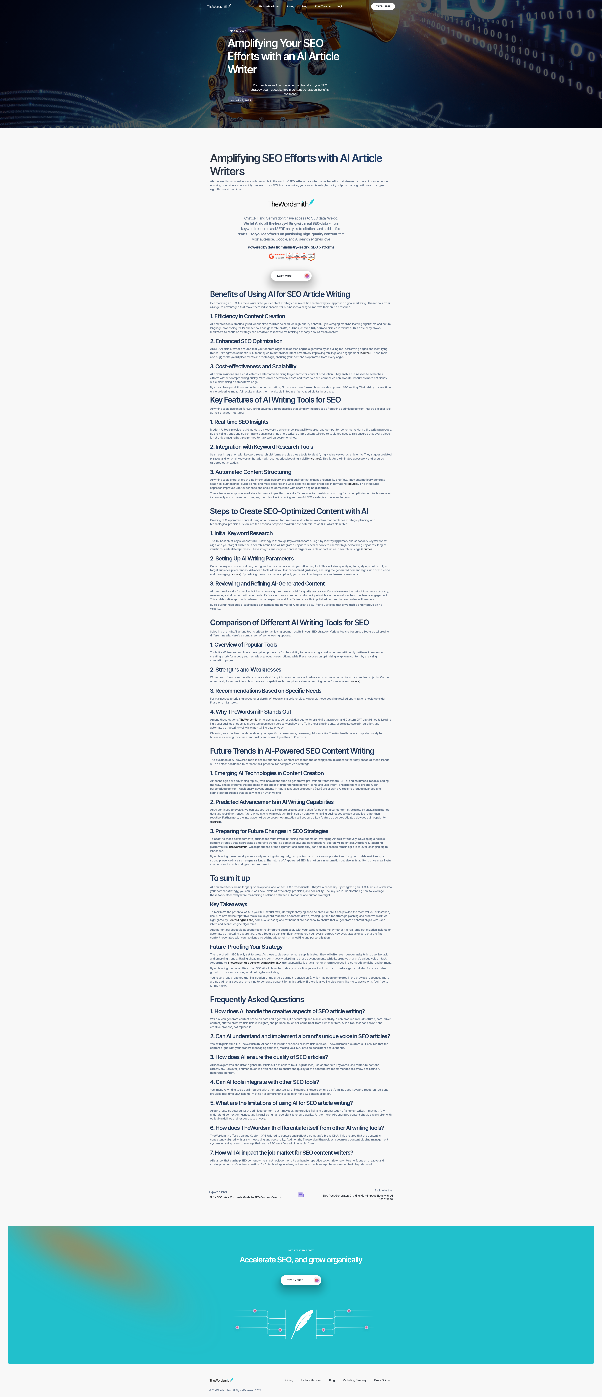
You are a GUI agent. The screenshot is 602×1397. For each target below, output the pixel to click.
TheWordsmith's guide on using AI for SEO (254, 962)
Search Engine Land (241, 920)
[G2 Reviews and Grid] (291, 204)
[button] (322, 6)
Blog (304, 6)
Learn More (284, 275)
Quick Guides (382, 1380)
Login (340, 6)
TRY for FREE (383, 6)
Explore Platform (268, 6)
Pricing (290, 6)
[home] (219, 6)
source (365, 353)
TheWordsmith (248, 719)
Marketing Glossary (354, 1380)
